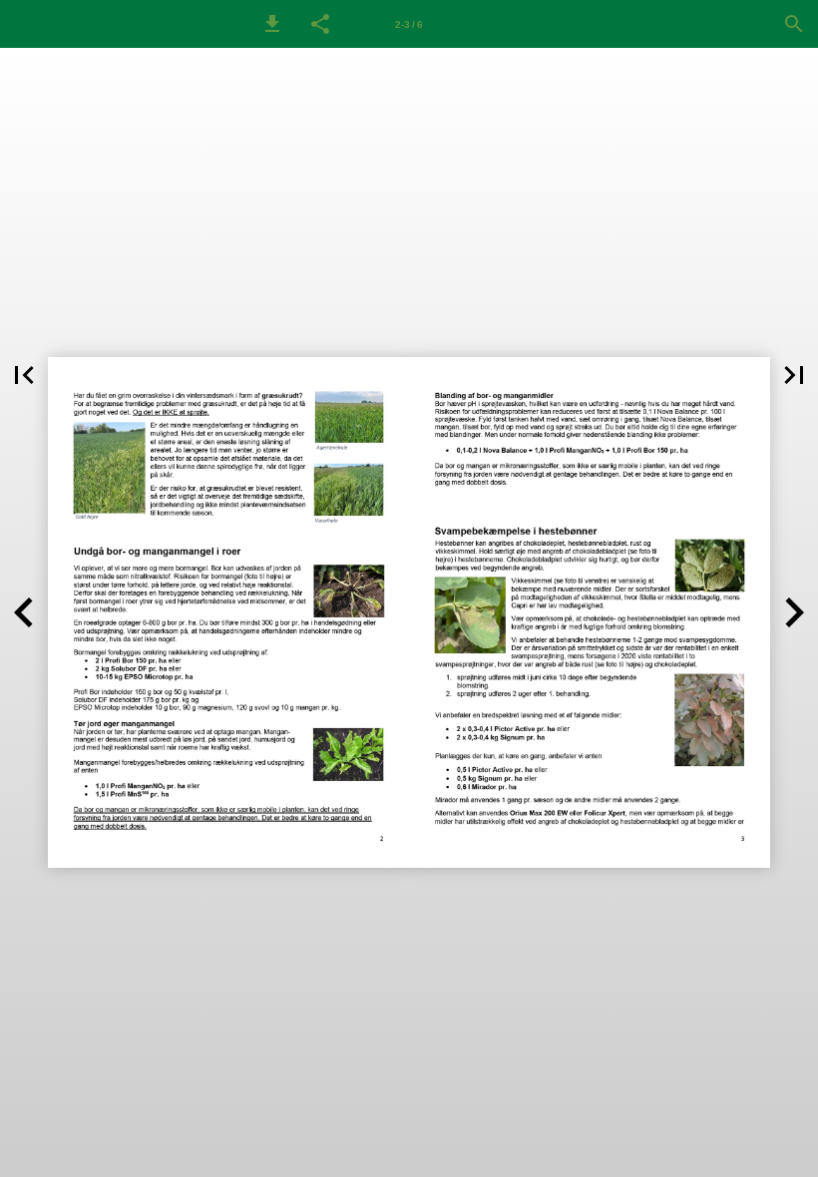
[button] (272, 24)
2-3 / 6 (409, 24)
